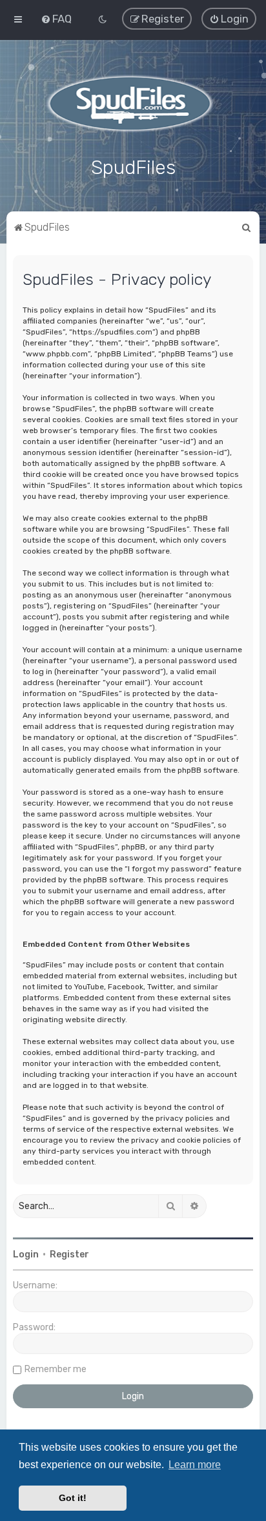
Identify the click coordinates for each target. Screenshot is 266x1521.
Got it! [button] (73, 1498)
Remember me (56, 1369)
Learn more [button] (195, 1464)
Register (69, 1254)
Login (26, 1254)
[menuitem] (56, 18)
